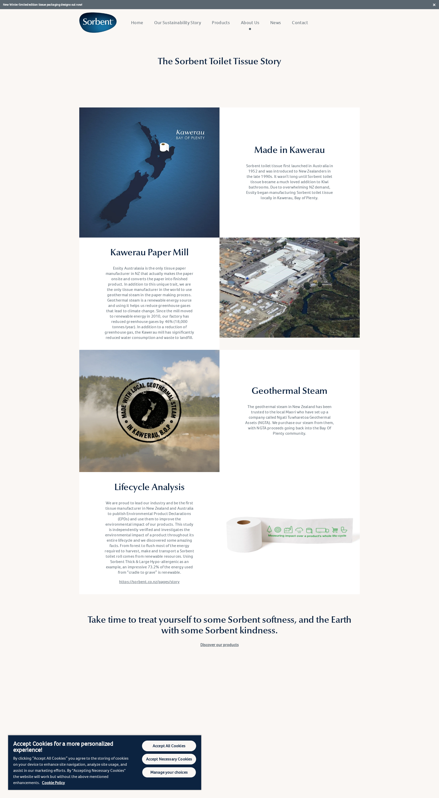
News (275, 23)
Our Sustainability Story (177, 23)
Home (137, 23)
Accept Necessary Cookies (169, 759)
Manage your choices (169, 772)
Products (221, 23)
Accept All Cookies (169, 745)
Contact (300, 23)
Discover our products (219, 644)
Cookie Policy (53, 782)
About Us (250, 23)
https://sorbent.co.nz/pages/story (149, 581)
